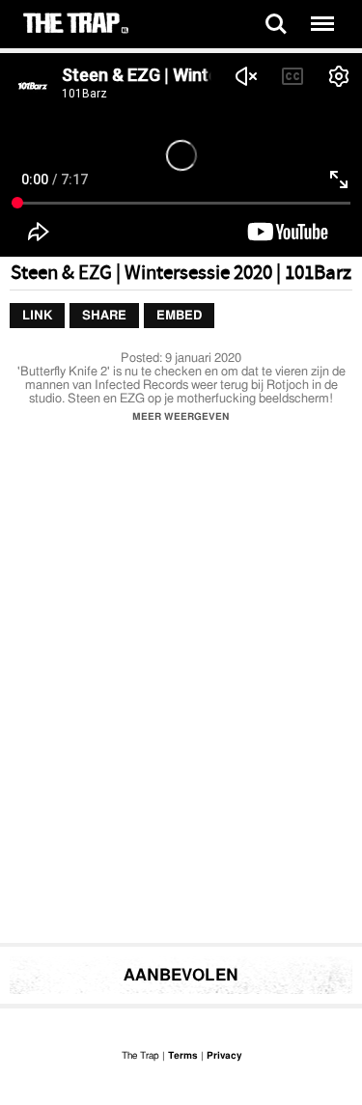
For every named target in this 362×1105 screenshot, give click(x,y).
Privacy (224, 1056)
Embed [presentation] (179, 316)
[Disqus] (181, 688)
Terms (183, 1056)
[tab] (37, 316)
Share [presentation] (104, 316)
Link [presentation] (37, 316)
